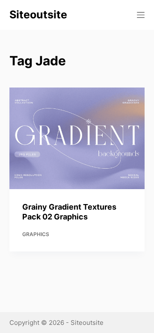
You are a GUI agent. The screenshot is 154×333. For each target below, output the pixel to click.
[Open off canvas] (141, 15)
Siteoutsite (38, 14)
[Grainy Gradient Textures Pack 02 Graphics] (77, 138)
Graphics (35, 234)
